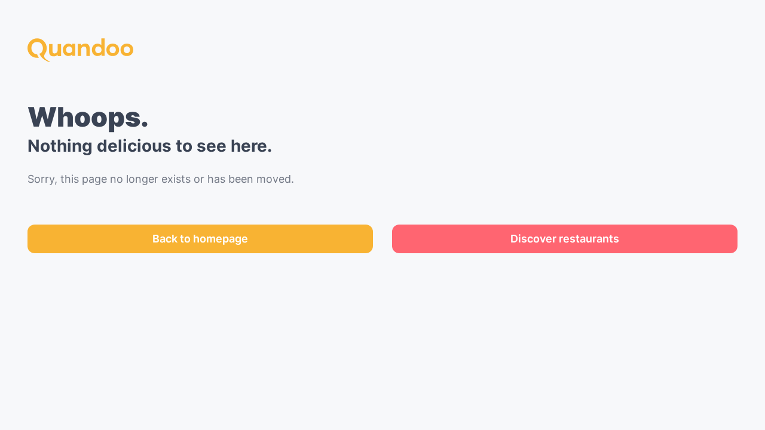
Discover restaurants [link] (564, 238)
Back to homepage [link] (200, 238)
